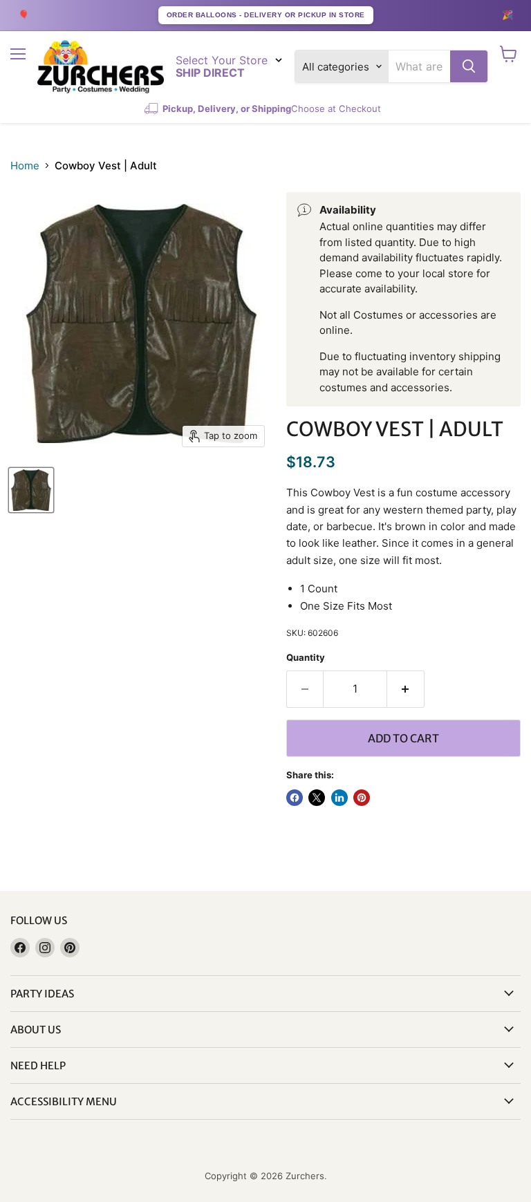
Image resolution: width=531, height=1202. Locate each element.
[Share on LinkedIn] (339, 797)
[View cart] (508, 54)
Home (24, 165)
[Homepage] (100, 66)
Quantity (305, 657)
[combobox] (419, 66)
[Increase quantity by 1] (406, 689)
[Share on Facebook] (294, 797)
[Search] (468, 66)
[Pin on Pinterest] (361, 797)
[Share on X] (316, 797)
